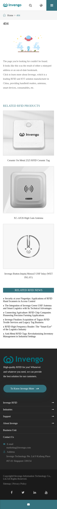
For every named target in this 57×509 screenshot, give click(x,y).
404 (18, 15)
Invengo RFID (10, 402)
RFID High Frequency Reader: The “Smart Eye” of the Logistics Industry (27, 328)
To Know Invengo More (25, 389)
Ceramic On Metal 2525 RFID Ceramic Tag (28, 160)
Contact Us (8, 437)
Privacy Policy (19, 483)
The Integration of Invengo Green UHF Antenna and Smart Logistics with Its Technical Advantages (27, 307)
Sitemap (7, 483)
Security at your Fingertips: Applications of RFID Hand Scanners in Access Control (27, 300)
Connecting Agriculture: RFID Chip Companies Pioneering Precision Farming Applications (27, 314)
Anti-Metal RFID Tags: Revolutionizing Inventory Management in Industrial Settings (28, 335)
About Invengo (10, 423)
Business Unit (9, 430)
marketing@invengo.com (18, 447)
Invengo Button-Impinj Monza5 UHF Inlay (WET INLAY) (28, 275)
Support (7, 416)
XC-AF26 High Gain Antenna (28, 218)
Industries (7, 409)
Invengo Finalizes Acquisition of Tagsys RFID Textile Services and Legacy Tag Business (26, 321)
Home (10, 15)
